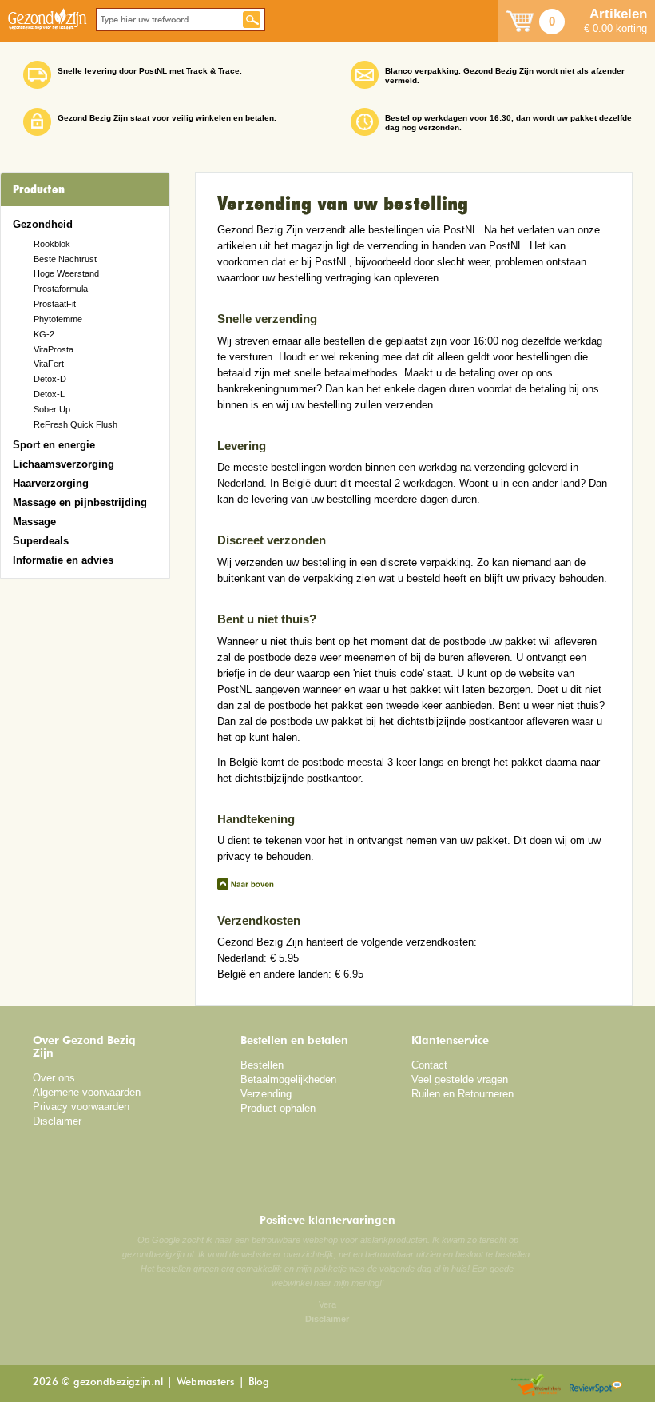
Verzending (266, 1094)
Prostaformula (61, 288)
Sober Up (52, 409)
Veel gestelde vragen (459, 1079)
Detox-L (49, 394)
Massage (34, 522)
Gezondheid (43, 224)
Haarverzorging (51, 483)
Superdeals (41, 541)
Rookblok (52, 244)
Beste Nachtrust (65, 259)
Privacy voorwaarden (81, 1107)
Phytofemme (58, 319)
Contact (429, 1065)
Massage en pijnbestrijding (80, 502)
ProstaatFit (55, 304)
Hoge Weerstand (66, 273)
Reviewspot (596, 1385)
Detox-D (50, 379)
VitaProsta (53, 349)
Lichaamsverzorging (63, 464)
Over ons (54, 1078)
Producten (39, 189)
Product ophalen (278, 1108)
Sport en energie (54, 445)
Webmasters (206, 1382)
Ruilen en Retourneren (462, 1094)
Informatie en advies (63, 560)
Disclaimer (57, 1121)
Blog (258, 1382)
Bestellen (262, 1065)
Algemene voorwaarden (87, 1092)
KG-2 (44, 334)
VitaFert (49, 363)
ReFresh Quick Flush (75, 424)
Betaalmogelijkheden (288, 1079)
